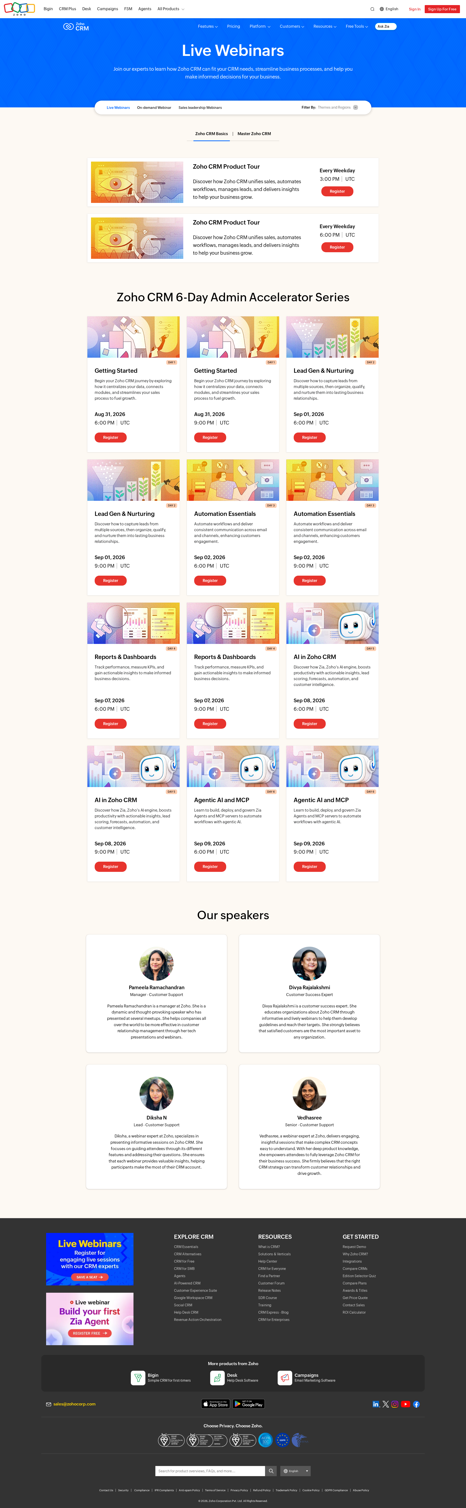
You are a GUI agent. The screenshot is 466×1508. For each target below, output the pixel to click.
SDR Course (267, 1298)
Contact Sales (354, 1305)
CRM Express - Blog (273, 1312)
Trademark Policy (286, 1490)
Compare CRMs (355, 1269)
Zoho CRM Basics (211, 133)
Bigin (48, 9)
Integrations (352, 1261)
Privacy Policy (239, 1490)
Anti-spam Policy (189, 1490)
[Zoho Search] (372, 9)
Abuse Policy (361, 1490)
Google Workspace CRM (193, 1298)
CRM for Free (184, 1261)
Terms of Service (215, 1490)
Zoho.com (19, 9)
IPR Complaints (164, 1490)
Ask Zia (383, 26)
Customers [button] (290, 26)
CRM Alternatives (187, 1254)
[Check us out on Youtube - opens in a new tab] (405, 1404)
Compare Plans (355, 1283)
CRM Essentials (186, 1247)
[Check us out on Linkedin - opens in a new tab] (376, 1404)
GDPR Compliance (336, 1490)
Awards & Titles (355, 1290)
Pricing (233, 26)
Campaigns (107, 9)
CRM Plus (67, 9)
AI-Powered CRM (187, 1283)
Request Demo (354, 1247)
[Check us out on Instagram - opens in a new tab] (395, 1404)
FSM (128, 9)
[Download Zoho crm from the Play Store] (249, 1404)
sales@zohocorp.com (74, 1404)
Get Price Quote (355, 1298)
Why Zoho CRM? (355, 1254)
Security (123, 1490)
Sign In (415, 9)
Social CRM (183, 1305)
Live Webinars (118, 108)
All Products (168, 9)
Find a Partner (269, 1276)
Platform (258, 26)
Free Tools (355, 26)
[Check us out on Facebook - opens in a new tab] (416, 1404)
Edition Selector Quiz (359, 1276)
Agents (144, 9)
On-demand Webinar (154, 108)
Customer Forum (271, 1283)
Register (337, 191)
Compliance (142, 1490)
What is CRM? (269, 1247)
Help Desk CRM (186, 1312)
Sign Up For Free (442, 9)
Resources (323, 26)
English (392, 9)
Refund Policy (262, 1490)
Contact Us (106, 1490)
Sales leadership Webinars (200, 108)
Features (206, 26)
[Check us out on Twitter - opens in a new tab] (386, 1404)
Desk (86, 9)
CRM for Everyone (272, 1269)
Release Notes (269, 1290)
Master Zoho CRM (254, 133)
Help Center (267, 1261)
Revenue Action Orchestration (197, 1320)
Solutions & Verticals (274, 1254)
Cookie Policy (311, 1490)
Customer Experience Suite (195, 1290)
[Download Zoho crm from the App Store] (215, 1404)
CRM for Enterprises (274, 1320)
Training (264, 1305)
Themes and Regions (334, 107)
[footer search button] (271, 1471)
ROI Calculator (354, 1312)
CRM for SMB (184, 1269)
